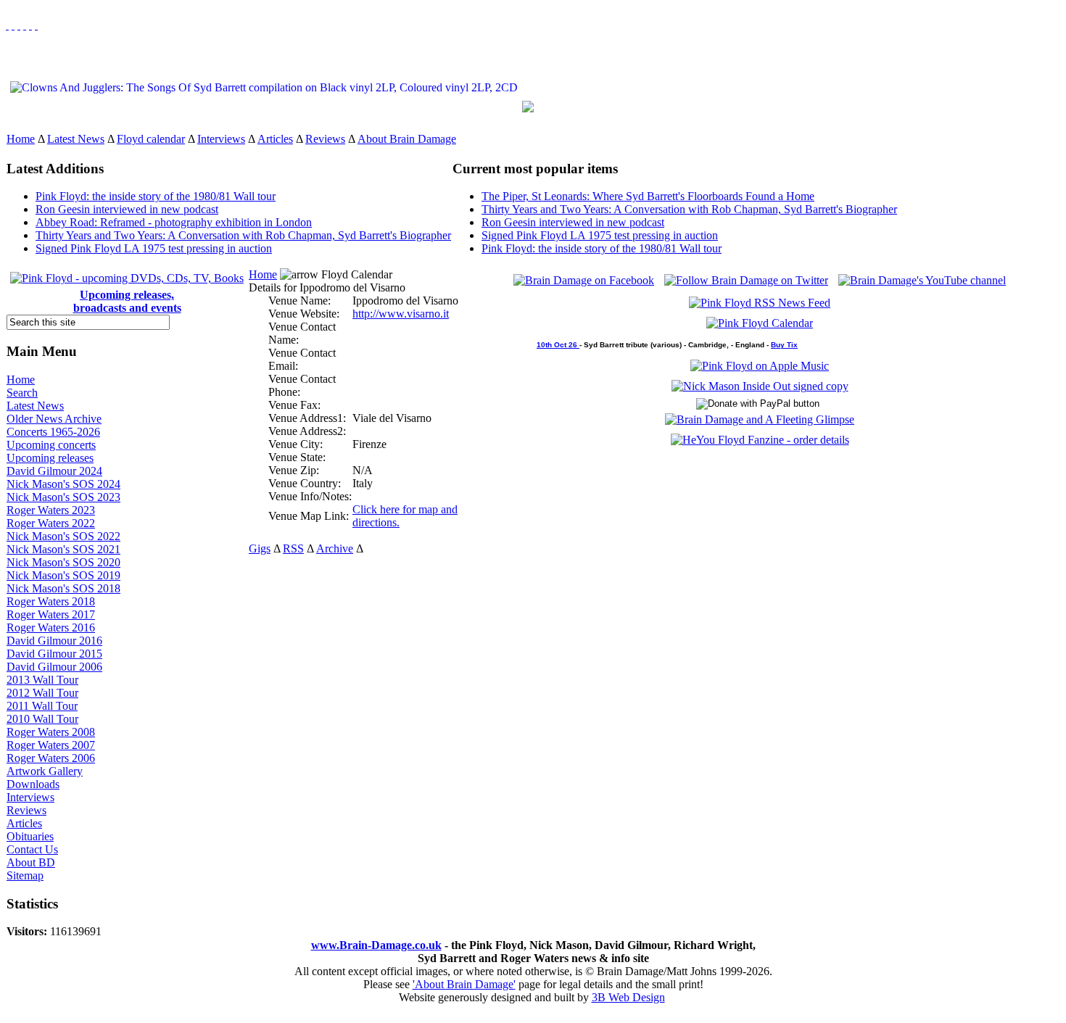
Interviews (221, 139)
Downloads (33, 784)
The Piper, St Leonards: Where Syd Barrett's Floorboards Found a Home (648, 196)
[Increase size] (24, 25)
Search (22, 392)
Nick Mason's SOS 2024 (63, 484)
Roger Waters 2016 (51, 627)
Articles (275, 139)
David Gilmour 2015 (54, 653)
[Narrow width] (18, 25)
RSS (293, 548)
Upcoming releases (50, 458)
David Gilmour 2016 (54, 640)
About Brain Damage (407, 139)
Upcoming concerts (51, 445)
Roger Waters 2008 (51, 732)
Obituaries (30, 836)
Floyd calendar (151, 139)
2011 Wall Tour (42, 706)
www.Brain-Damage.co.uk (376, 945)
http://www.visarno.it (400, 313)
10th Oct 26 (558, 345)
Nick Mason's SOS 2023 (63, 497)
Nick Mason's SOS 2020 (63, 562)
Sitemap (25, 875)
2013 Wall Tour (42, 680)
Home (21, 139)
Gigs (259, 548)
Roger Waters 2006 (51, 758)
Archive (334, 548)
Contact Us (32, 849)
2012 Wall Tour (42, 693)
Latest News (75, 139)
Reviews (325, 139)
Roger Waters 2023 (51, 510)
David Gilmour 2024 (54, 471)
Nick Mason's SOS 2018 (63, 588)
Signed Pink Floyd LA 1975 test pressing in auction (154, 248)
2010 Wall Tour (42, 719)
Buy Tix (784, 345)
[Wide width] (13, 25)
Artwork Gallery (45, 771)
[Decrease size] (36, 25)
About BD (31, 862)
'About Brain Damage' (464, 984)
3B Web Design (628, 997)
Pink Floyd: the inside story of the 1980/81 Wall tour (156, 196)
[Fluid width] (7, 25)
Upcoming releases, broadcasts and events (127, 301)
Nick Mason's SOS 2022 (63, 536)
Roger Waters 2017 (51, 614)
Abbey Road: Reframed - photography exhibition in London (174, 222)
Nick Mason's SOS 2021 (63, 549)
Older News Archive (54, 419)
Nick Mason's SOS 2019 (63, 575)
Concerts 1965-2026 (53, 432)
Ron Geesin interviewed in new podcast (127, 209)
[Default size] (30, 25)
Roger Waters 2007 (51, 745)
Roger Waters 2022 (51, 523)
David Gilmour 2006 (54, 666)
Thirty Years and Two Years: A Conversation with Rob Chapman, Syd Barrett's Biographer (243, 235)
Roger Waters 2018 (51, 601)
